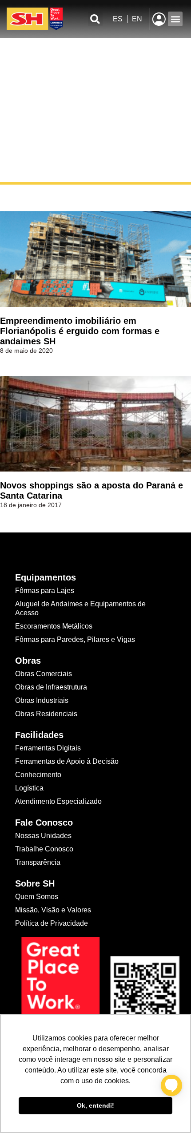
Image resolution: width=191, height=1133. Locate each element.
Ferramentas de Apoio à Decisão (67, 761)
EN (137, 19)
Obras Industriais (41, 700)
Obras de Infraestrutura (51, 687)
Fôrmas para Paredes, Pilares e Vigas (75, 639)
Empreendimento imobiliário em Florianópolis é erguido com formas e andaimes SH (79, 331)
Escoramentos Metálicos (53, 626)
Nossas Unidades (43, 835)
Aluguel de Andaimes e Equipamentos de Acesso (80, 608)
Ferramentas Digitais (48, 748)
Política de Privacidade (51, 923)
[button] (95, 19)
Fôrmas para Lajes (44, 590)
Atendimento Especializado (58, 801)
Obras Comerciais (43, 673)
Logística (29, 788)
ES (118, 19)
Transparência (38, 862)
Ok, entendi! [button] (95, 1105)
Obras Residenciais (46, 714)
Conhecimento (38, 774)
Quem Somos (36, 896)
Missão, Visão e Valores (53, 910)
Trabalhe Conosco (44, 849)
